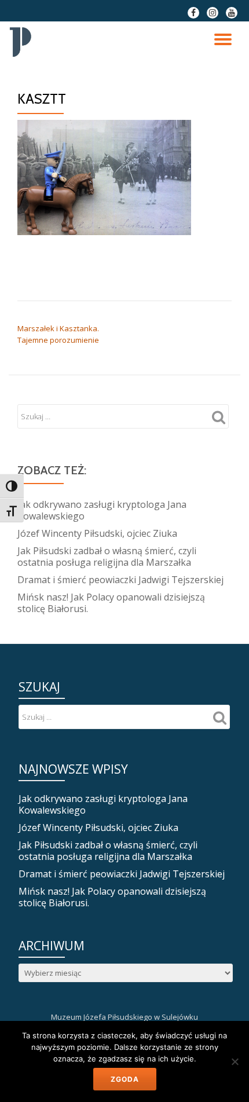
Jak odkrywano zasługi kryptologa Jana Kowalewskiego (101, 510)
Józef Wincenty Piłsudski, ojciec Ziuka (97, 533)
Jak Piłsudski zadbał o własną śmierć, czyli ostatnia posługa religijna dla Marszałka (106, 556)
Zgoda (125, 1079)
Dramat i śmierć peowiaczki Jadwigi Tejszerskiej (120, 579)
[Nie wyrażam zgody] (234, 1061)
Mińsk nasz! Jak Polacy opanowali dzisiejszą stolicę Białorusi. (111, 603)
